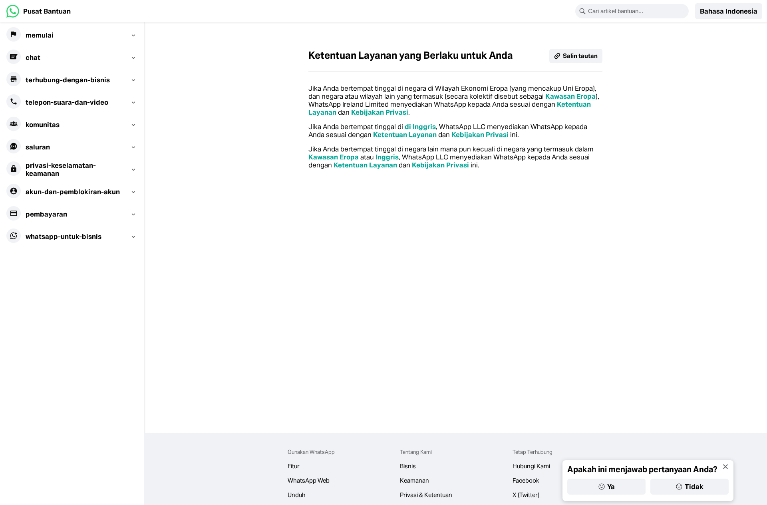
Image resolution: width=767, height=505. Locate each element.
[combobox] (637, 11)
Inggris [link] (387, 157)
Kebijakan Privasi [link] (379, 112)
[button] (728, 11)
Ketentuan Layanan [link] (405, 134)
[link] (38, 11)
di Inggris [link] (420, 126)
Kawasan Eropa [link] (570, 96)
